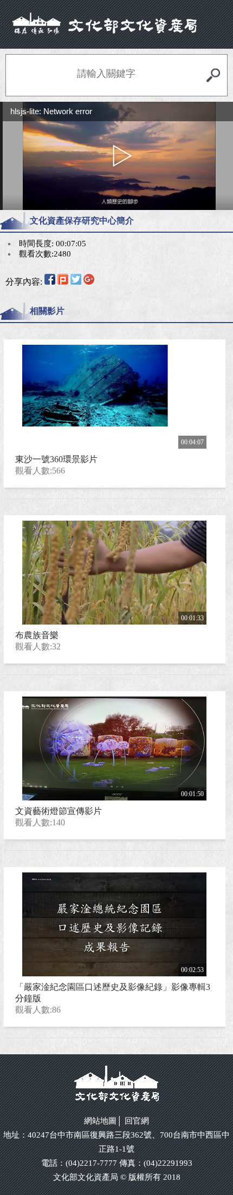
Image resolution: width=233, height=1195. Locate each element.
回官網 (137, 1121)
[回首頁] (117, 23)
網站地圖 (100, 1121)
